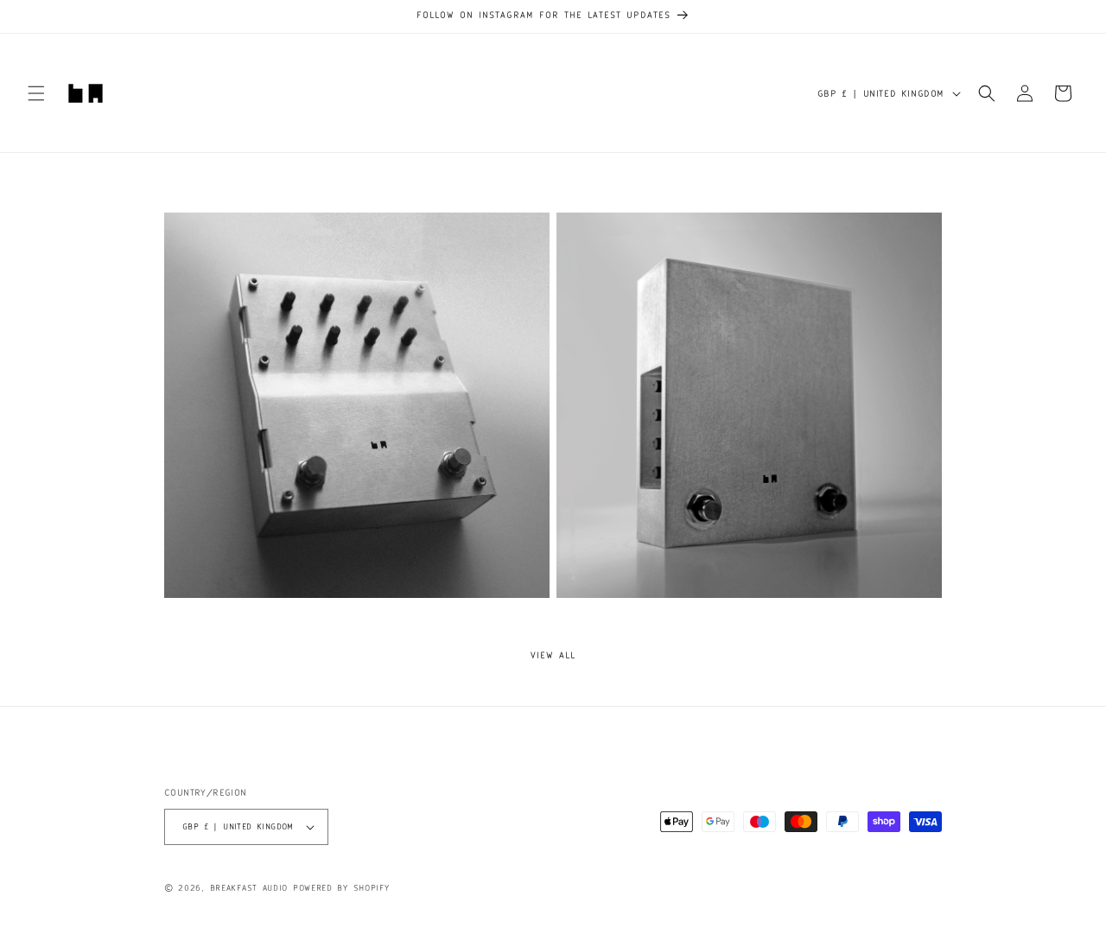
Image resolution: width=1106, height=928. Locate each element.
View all (553, 655)
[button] (36, 93)
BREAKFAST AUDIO (249, 888)
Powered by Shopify (341, 888)
